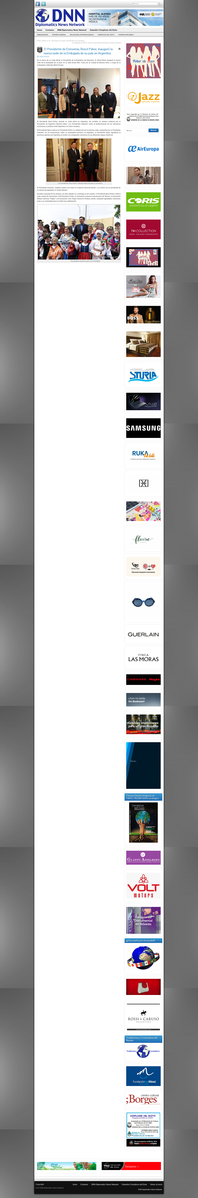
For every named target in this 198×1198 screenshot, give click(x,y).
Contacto (84, 1184)
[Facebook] (38, 4)
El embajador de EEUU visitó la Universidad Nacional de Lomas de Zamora (96, 43)
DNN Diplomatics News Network (105, 1184)
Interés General (59, 34)
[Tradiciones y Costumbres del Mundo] (143, 1059)
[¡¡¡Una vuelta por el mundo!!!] (143, 958)
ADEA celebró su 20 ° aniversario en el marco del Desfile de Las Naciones (60, 41)
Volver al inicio (156, 1184)
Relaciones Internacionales (82, 34)
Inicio (75, 1184)
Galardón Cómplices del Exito (134, 1184)
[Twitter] (43, 4)
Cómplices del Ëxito (106, 34)
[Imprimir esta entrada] (119, 49)
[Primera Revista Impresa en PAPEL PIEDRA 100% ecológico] (143, 822)
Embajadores (42, 34)
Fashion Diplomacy (126, 34)
